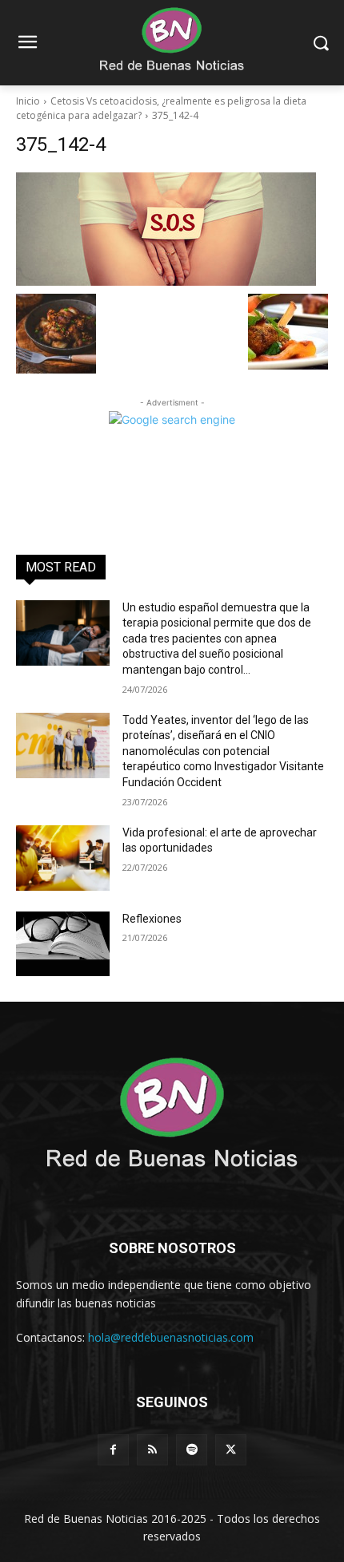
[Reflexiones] (63, 944)
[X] (230, 1449)
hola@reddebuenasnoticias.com (171, 1337)
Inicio (28, 101)
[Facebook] (113, 1449)
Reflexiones (152, 918)
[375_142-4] (172, 229)
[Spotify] (191, 1449)
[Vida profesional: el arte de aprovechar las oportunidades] (63, 858)
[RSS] (152, 1449)
